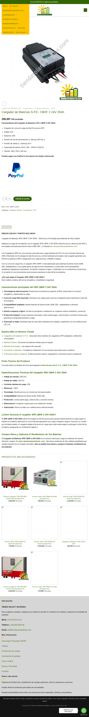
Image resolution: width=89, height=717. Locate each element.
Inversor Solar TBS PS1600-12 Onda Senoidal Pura (15, 543)
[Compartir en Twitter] (11, 215)
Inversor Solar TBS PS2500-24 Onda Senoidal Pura (73, 497)
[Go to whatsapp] (84, 710)
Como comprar (7, 661)
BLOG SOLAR (21, 32)
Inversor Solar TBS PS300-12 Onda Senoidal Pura (44, 588)
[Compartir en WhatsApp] (3, 215)
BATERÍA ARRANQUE (10, 24)
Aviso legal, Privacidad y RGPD (14, 641)
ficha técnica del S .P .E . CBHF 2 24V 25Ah (59, 365)
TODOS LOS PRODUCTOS (11, 108)
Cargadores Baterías (42, 108)
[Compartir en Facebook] (7, 215)
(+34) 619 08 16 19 (14, 620)
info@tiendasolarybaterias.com (19, 630)
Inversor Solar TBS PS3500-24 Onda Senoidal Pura (44, 543)
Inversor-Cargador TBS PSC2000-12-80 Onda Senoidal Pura (15, 497)
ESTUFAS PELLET (9, 28)
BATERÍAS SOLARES (10, 19)
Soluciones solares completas (15, 354)
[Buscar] (31, 19)
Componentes (27, 108)
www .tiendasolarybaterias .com (32, 441)
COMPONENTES (9, 15)
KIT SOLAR (13, 6)
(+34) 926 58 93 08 (17, 625)
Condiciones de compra (11, 651)
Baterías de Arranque (12, 346)
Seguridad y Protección (68, 698)
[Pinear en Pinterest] (19, 215)
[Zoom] (4, 104)
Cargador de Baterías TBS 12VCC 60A (74, 543)
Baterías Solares (10, 342)
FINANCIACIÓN (8, 32)
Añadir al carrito (23, 199)
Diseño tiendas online (61, 705)
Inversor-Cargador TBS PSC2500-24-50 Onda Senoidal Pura (15, 588)
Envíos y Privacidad (9, 666)
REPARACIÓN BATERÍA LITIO (13, 10)
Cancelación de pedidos (11, 656)
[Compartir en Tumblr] (23, 215)
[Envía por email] (15, 215)
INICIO (5, 6)
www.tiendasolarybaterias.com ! (65, 246)
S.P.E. (53, 108)
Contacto (5, 671)
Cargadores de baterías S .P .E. (16, 336)
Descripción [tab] (7, 228)
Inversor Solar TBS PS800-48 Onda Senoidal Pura (44, 497)
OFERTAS (21, 28)
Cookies (5, 646)
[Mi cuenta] (81, 10)
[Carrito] (85, 10)
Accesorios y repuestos (13, 350)
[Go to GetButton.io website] (83, 714)
